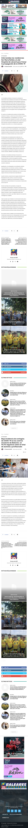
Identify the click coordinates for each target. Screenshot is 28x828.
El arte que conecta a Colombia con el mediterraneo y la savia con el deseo (17, 422)
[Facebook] (10, 261)
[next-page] (4, 357)
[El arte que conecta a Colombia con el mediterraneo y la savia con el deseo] (5, 422)
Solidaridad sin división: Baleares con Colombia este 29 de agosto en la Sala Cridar (14, 323)
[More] (17, 70)
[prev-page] (2, 357)
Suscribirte (23, 372)
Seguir (24, 366)
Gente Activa (14, 291)
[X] (15, 261)
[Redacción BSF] (2, 66)
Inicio (2, 53)
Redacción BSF (8, 66)
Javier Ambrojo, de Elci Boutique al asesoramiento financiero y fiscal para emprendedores (14, 294)
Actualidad (6, 53)
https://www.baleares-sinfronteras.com (14, 259)
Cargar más (13, 428)
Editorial (14, 319)
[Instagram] (12, 261)
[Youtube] (17, 261)
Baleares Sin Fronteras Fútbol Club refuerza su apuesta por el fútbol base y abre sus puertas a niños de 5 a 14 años (14, 351)
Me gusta (24, 363)
